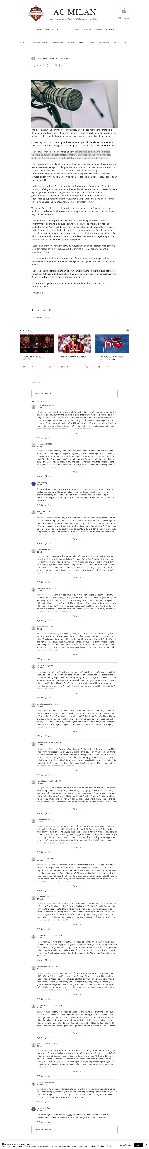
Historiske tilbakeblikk (39, 43)
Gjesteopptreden (58, 43)
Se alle (126, 330)
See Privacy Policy (104, 1146)
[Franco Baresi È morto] (74, 343)
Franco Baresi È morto (73, 357)
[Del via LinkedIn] (44, 310)
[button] (124, 10)
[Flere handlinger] (116, 58)
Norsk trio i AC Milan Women (34, 358)
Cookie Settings (125, 1145)
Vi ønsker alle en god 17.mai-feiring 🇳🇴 (110, 358)
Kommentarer (104, 43)
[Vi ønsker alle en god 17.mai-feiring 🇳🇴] (112, 343)
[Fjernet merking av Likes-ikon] (38, 437)
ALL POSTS (23, 43)
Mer (115, 43)
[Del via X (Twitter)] (38, 310)
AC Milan (71, 43)
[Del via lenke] (50, 310)
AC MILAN (75, 12)
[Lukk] (146, 1145)
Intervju (92, 43)
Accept (138, 1145)
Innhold (81, 43)
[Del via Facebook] (32, 310)
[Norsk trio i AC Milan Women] (37, 343)
